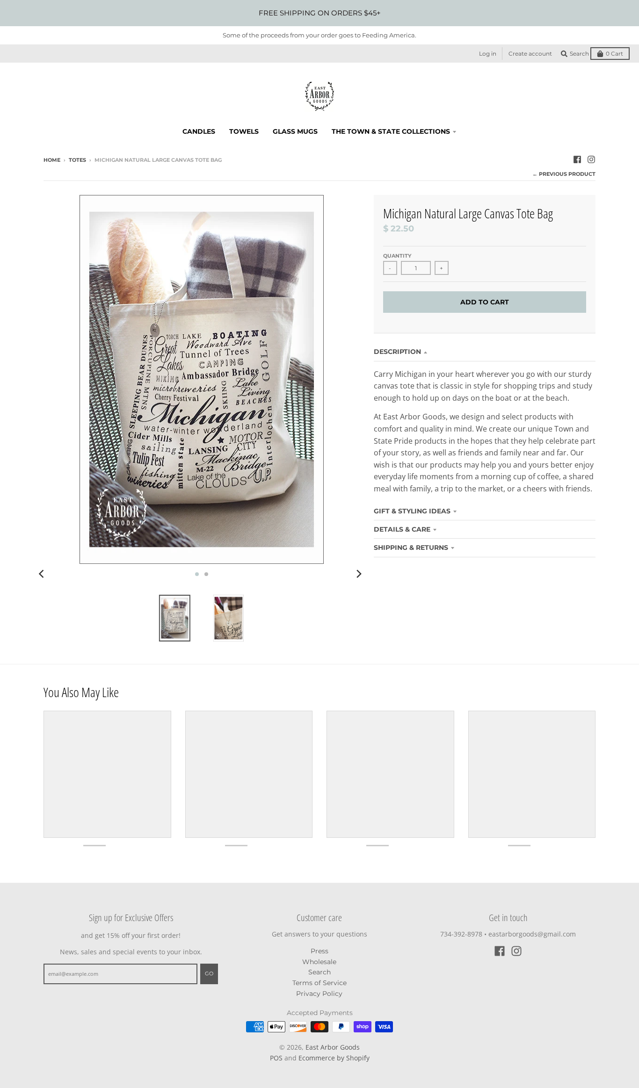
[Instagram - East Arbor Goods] (591, 159)
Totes (77, 160)
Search (319, 972)
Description (397, 351)
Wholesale (319, 962)
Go (209, 973)
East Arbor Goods (332, 1047)
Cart (614, 53)
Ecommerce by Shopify (334, 1057)
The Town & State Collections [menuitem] (391, 131)
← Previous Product (563, 174)
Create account (530, 53)
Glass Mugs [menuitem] (295, 131)
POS (276, 1057)
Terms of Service (319, 983)
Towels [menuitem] (244, 131)
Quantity (397, 255)
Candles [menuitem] (198, 131)
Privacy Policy (319, 993)
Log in (487, 53)
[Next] (359, 574)
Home (52, 160)
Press (319, 951)
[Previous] (42, 574)
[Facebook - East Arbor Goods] (577, 159)
